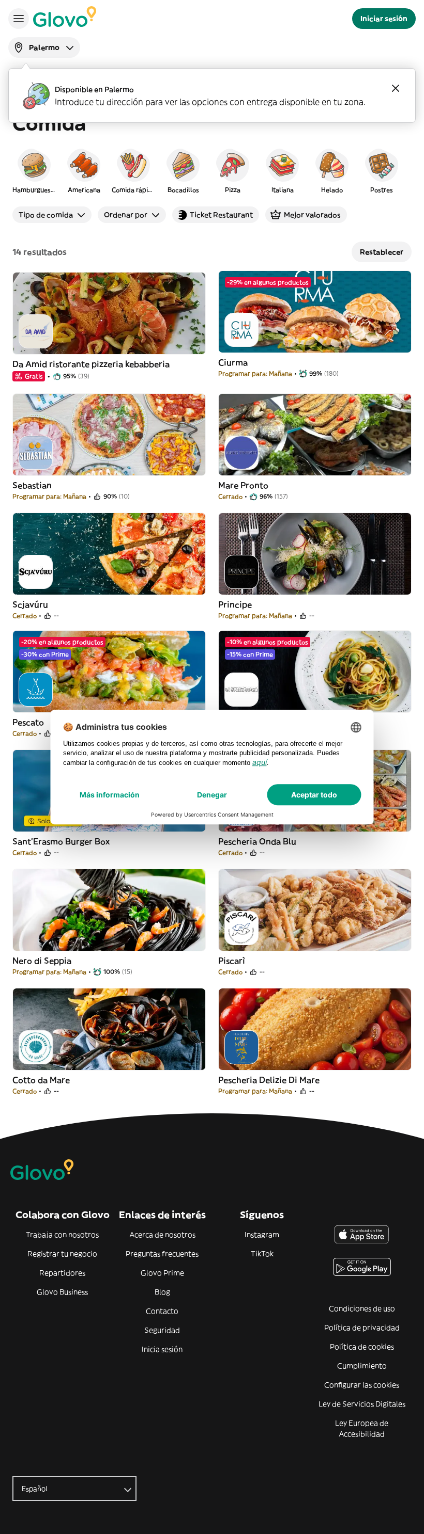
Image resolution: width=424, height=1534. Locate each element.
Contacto (162, 1311)
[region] (212, 170)
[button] (34, 170)
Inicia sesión (162, 1349)
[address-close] (395, 88)
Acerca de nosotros (162, 1234)
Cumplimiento (362, 1365)
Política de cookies (362, 1346)
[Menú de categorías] (18, 18)
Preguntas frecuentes (162, 1253)
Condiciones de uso (362, 1308)
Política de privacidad (362, 1327)
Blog (162, 1292)
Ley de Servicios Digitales (362, 1404)
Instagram (262, 1234)
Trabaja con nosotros (62, 1234)
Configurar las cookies (361, 1384)
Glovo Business (62, 1292)
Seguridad (162, 1330)
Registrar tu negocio (62, 1253)
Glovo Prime (162, 1272)
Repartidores (62, 1272)
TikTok (262, 1253)
